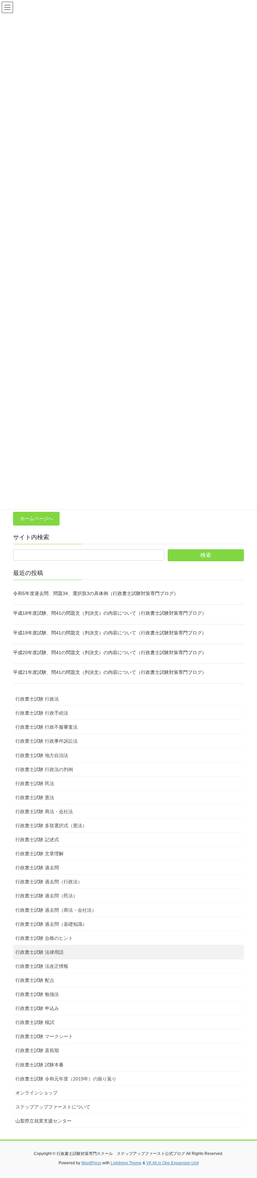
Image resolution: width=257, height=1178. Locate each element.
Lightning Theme (126, 1163)
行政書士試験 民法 (34, 783)
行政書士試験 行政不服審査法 (46, 727)
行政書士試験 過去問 (37, 867)
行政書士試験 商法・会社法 (44, 811)
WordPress (91, 1163)
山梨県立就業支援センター (43, 1121)
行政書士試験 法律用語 (39, 952)
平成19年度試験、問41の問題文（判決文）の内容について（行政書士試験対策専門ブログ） (109, 632)
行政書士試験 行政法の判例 (44, 769)
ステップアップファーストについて (52, 1107)
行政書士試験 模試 (34, 1022)
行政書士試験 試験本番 (39, 1064)
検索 (205, 555)
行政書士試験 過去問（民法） (46, 895)
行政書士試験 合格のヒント (44, 938)
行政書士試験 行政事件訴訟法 (46, 741)
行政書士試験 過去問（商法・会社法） (55, 910)
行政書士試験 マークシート (44, 1036)
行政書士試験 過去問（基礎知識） (51, 924)
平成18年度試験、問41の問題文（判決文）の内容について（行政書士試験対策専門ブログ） (109, 613)
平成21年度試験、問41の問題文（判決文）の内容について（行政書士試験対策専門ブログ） (109, 672)
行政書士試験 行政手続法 (41, 713)
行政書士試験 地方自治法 (41, 755)
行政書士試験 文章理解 (39, 853)
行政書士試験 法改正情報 (41, 966)
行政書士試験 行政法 (37, 699)
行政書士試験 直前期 (37, 1050)
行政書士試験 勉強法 (37, 994)
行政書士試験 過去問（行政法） (48, 881)
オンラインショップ (36, 1092)
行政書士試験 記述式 (37, 839)
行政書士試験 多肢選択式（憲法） (51, 825)
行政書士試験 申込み (37, 1008)
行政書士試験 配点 (34, 980)
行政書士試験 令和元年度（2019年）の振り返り (65, 1078)
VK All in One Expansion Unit (172, 1163)
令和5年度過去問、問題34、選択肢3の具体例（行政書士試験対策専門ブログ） (95, 593)
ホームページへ (36, 518)
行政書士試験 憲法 (34, 797)
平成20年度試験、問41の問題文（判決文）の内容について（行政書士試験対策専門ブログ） (109, 652)
